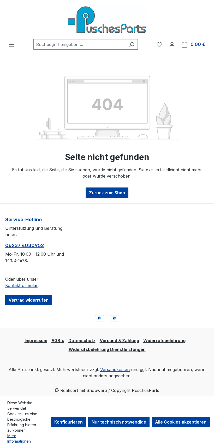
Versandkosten (115, 369)
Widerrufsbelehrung (164, 340)
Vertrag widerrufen (29, 300)
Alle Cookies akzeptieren (180, 422)
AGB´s (57, 340)
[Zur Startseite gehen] (107, 19)
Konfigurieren (68, 422)
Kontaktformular (21, 285)
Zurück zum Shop (107, 192)
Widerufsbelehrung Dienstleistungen (107, 349)
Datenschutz (82, 340)
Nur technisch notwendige (119, 422)
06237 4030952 (24, 245)
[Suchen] (132, 44)
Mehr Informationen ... (20, 438)
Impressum (36, 340)
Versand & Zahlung (119, 340)
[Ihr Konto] (172, 44)
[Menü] (11, 44)
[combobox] (79, 44)
